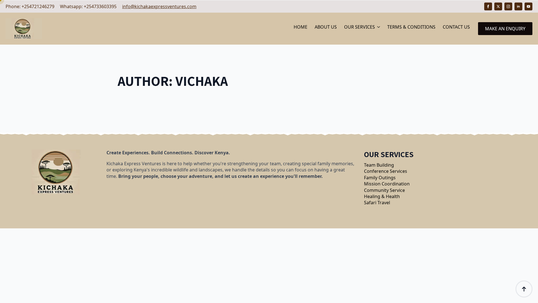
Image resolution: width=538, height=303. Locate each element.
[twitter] (498, 6)
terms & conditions (411, 27)
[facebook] (488, 6)
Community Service (384, 190)
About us (326, 27)
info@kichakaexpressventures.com (159, 6)
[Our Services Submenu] (379, 28)
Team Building (379, 165)
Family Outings (380, 178)
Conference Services (385, 171)
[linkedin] (518, 6)
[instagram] (508, 6)
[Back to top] (524, 289)
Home (300, 27)
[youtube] (528, 6)
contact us (456, 27)
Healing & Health (382, 196)
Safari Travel (377, 202)
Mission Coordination (387, 184)
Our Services (359, 27)
